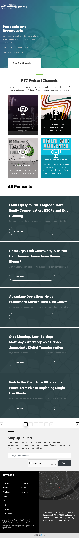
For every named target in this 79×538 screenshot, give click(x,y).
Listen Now (19, 231)
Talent (4, 501)
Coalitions (6, 496)
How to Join (24, 492)
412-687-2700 (58, 515)
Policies (23, 488)
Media (4, 505)
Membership (7, 492)
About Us (5, 483)
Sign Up (65, 463)
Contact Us (24, 483)
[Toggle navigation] (75, 7)
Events (5, 488)
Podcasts (6, 509)
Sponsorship (7, 514)
